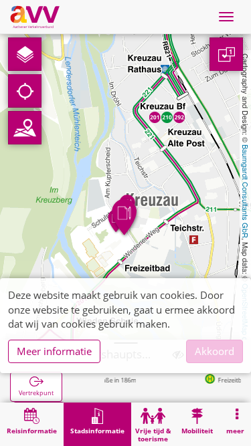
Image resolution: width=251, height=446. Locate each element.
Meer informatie (54, 351)
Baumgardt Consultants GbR (245, 191)
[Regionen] (24, 127)
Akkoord (214, 351)
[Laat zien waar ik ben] (24, 91)
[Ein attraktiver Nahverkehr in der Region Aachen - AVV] (35, 16)
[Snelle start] (24, 54)
